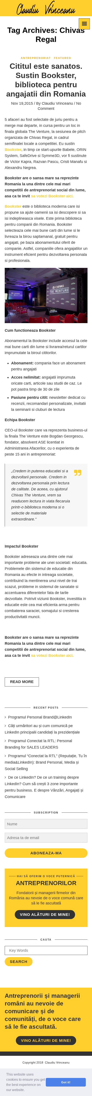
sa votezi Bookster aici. (52, 196)
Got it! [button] (65, 1082)
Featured (62, 58)
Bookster (13, 206)
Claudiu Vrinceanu (57, 103)
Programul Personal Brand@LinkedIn (40, 717)
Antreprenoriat (36, 58)
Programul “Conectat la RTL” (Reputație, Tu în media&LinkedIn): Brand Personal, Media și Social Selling (46, 762)
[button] (26, 1090)
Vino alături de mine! (45, 914)
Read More (22, 682)
